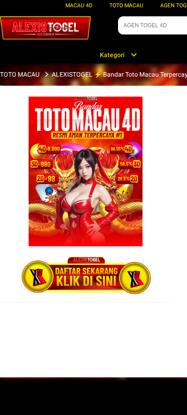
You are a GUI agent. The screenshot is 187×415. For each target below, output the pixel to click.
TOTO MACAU (126, 5)
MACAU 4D (79, 5)
